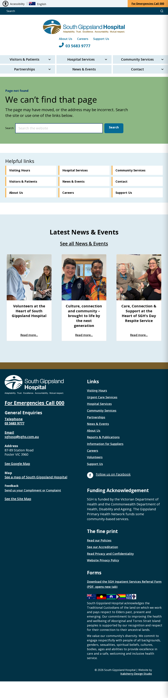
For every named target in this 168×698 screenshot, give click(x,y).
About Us (65, 39)
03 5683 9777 (77, 45)
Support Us (101, 39)
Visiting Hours (97, 390)
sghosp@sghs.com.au (22, 436)
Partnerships (24, 69)
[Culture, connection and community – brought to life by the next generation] (84, 277)
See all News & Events (84, 243)
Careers (82, 39)
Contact (137, 69)
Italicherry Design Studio (136, 674)
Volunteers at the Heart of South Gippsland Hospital (29, 310)
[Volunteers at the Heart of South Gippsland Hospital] (29, 277)
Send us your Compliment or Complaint (33, 490)
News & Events (84, 69)
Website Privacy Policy (103, 560)
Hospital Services (81, 59)
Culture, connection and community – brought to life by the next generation (84, 315)
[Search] (161, 11)
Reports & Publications (103, 437)
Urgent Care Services (102, 397)
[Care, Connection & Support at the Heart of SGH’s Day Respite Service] (138, 277)
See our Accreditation (102, 547)
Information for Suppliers (105, 444)
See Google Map (17, 463)
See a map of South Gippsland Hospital (36, 477)
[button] (49, 59)
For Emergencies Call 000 (34, 402)
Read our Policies (99, 540)
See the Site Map (18, 499)
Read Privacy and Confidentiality (110, 554)
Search (9, 128)
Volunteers (95, 457)
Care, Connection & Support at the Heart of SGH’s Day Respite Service (138, 313)
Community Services (137, 59)
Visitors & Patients (24, 59)
